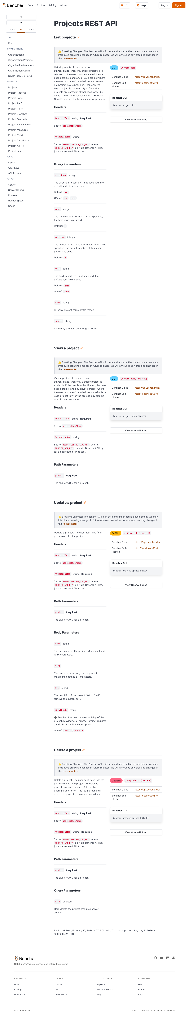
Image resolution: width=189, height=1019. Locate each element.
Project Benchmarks (19, 124)
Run (10, 43)
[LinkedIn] (167, 957)
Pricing (53, 5)
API (57, 989)
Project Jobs (15, 98)
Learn (59, 984)
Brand (141, 989)
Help (140, 984)
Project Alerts (16, 145)
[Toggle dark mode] (124, 5)
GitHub (64, 5)
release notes (70, 58)
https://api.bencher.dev (147, 76)
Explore (41, 5)
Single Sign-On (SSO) (20, 75)
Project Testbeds (17, 119)
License (158, 1010)
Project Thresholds (18, 140)
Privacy (145, 1010)
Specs (11, 205)
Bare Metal (61, 994)
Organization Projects (20, 60)
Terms (133, 1010)
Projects (12, 87)
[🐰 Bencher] (41, 958)
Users (11, 162)
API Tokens (14, 173)
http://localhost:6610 (146, 82)
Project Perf (15, 103)
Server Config (16, 189)
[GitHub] (155, 957)
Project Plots (15, 108)
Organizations (16, 54)
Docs (30, 5)
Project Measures (18, 129)
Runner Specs (15, 200)
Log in (164, 5)
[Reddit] (173, 957)
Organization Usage (19, 70)
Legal (141, 994)
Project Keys (15, 151)
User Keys (13, 167)
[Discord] (161, 957)
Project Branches (17, 113)
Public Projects (105, 989)
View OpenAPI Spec (136, 119)
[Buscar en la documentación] (21, 17)
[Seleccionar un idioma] (21, 22)
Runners (12, 195)
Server (12, 184)
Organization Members (21, 65)
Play (99, 994)
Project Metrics (16, 135)
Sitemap (171, 1010)
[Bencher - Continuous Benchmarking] (13, 5)
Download (19, 994)
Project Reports (17, 92)
